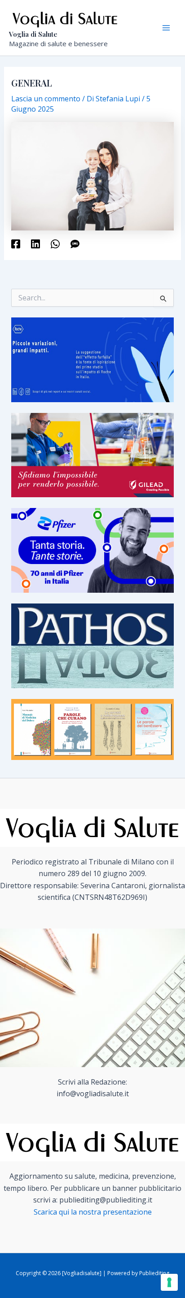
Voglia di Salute (33, 34)
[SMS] (74, 244)
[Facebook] (15, 244)
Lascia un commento (45, 99)
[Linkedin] (35, 244)
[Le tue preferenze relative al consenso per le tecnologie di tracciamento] (169, 1282)
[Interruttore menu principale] (166, 28)
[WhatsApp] (55, 244)
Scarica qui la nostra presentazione (93, 1212)
